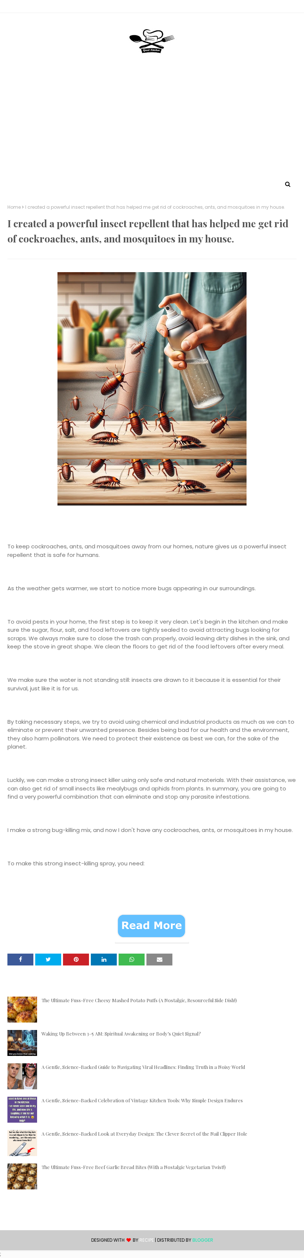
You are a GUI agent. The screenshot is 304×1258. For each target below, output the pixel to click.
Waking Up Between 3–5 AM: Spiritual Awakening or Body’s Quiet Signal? (121, 1033)
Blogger (202, 1240)
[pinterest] (293, 7)
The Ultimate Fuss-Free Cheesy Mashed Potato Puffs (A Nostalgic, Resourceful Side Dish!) (139, 1000)
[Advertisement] (152, 123)
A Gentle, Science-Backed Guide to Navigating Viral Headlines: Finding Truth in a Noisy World (143, 1067)
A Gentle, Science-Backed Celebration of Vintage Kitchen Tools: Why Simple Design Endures (142, 1100)
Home (14, 207)
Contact (18, 7)
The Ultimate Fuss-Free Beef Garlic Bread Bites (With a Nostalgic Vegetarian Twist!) (134, 1167)
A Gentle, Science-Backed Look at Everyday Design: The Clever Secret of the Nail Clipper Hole (144, 1133)
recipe (146, 1240)
